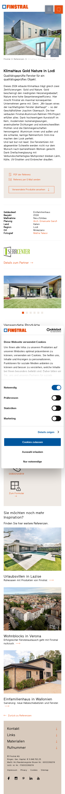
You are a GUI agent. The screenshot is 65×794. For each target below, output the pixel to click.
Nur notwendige (32, 461)
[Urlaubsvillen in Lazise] (33, 549)
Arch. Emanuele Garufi (45, 221)
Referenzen (19, 59)
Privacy (23, 770)
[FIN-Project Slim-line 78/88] (40, 49)
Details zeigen (46, 432)
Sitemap (44, 770)
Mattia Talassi (40, 233)
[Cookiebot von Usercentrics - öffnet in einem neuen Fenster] (46, 330)
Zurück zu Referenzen (20, 715)
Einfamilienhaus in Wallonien (28, 699)
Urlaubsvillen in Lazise (22, 576)
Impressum (12, 770)
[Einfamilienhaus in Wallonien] (33, 672)
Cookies (34, 770)
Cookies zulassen (32, 442)
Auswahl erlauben (32, 451)
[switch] (56, 398)
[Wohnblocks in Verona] (33, 608)
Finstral (7, 59)
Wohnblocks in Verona (22, 636)
